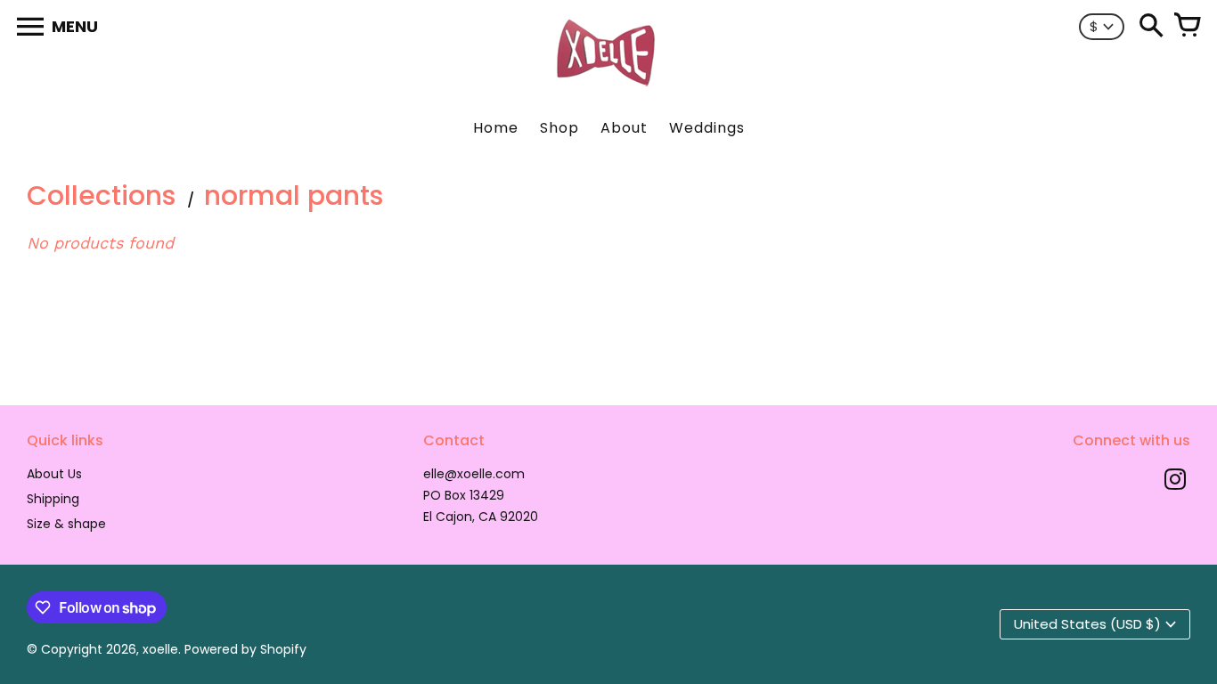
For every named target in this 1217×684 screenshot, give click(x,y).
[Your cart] (1186, 26)
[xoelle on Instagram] (1175, 481)
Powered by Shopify (245, 649)
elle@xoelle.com (474, 474)
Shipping (53, 499)
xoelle (160, 649)
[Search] (1151, 26)
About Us (54, 474)
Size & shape (66, 524)
